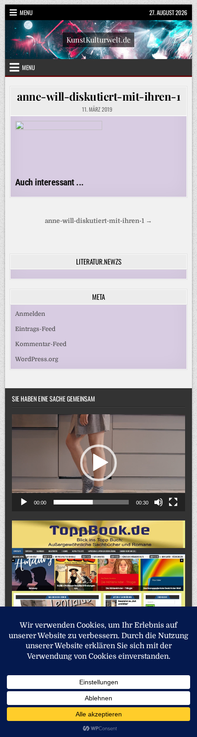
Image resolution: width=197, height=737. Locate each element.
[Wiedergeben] (23, 502)
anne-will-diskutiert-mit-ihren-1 (98, 96)
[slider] (91, 502)
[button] (98, 462)
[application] (99, 463)
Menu (26, 12)
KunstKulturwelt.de (98, 39)
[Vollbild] (173, 502)
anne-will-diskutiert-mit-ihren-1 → (98, 220)
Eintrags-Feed (35, 328)
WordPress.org (36, 359)
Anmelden (30, 313)
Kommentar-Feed (40, 344)
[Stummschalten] (158, 502)
